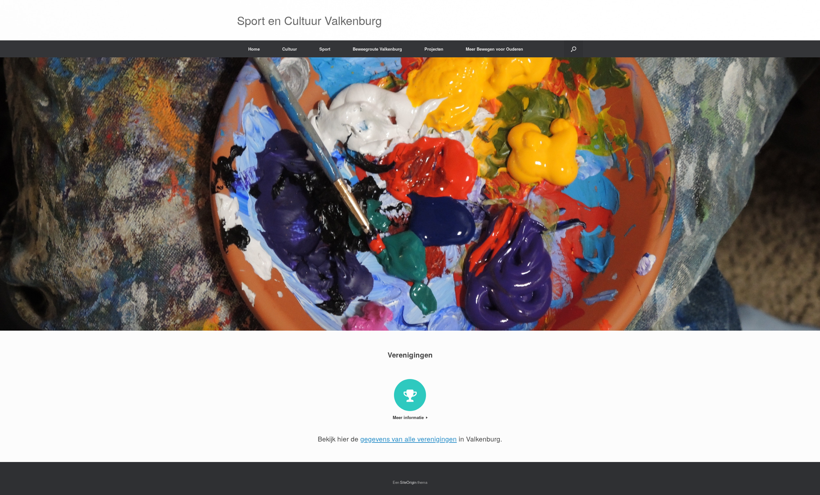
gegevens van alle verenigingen (408, 438)
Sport (324, 49)
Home (254, 49)
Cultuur (289, 49)
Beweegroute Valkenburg (377, 49)
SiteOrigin (408, 482)
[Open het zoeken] (573, 48)
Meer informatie (409, 417)
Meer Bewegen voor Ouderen (494, 49)
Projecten (433, 49)
